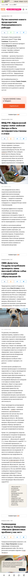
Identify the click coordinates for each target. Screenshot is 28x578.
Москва (11, 4)
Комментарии (14, 114)
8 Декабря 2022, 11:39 (6, 16)
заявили (4, 152)
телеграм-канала (6, 305)
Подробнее (13, 566)
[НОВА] (13, 9)
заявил (13, 409)
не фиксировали (14, 460)
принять (22, 569)
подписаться (14, 106)
